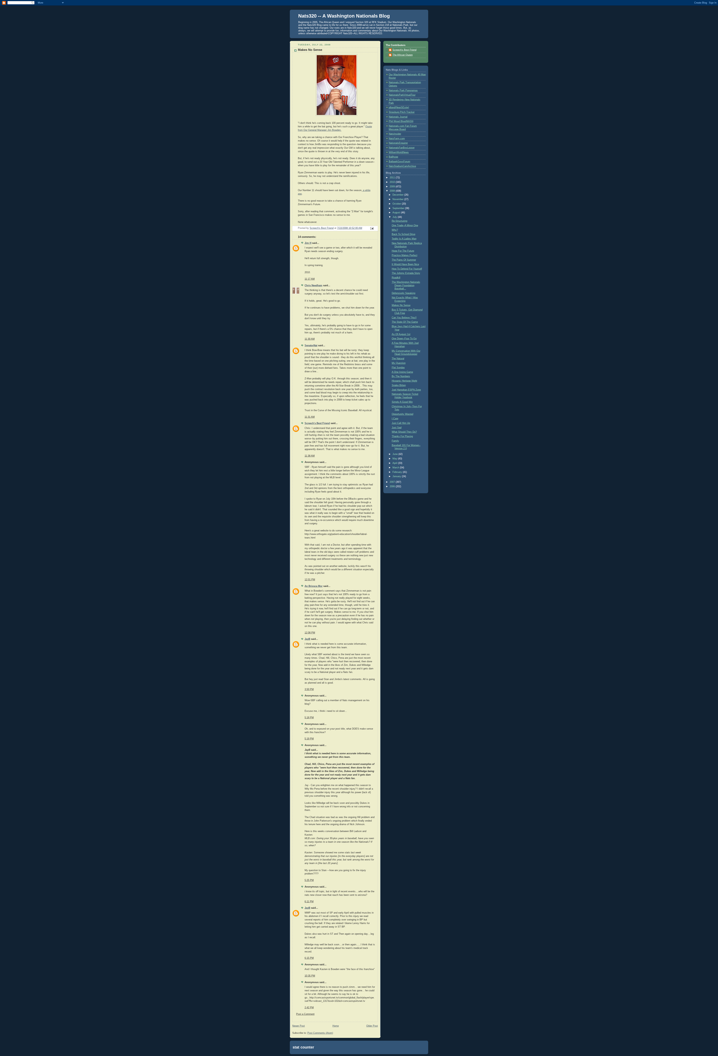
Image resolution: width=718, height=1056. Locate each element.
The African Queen (402, 55)
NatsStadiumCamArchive (402, 166)
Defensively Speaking (403, 293)
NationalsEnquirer (398, 143)
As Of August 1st (401, 334)
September (398, 208)
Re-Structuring (399, 221)
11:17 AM (310, 279)
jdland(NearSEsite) (399, 107)
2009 (393, 186)
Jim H (308, 243)
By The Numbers (401, 376)
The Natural (398, 358)
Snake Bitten (399, 385)
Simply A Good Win (402, 402)
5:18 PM (309, 717)
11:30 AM (310, 339)
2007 (393, 482)
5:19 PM (309, 738)
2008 (393, 191)
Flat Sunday (398, 367)
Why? (395, 230)
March (396, 467)
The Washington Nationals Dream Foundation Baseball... (406, 285)
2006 (393, 486)
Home (335, 1026)
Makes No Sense (401, 305)
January (397, 476)
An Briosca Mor (314, 586)
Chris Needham (313, 285)
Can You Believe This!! (404, 317)
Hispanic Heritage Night (404, 381)
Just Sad (396, 427)
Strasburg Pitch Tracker (402, 112)
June (395, 454)
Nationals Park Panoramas (403, 90)
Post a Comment (305, 1014)
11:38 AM (310, 456)
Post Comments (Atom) (320, 1033)
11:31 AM (310, 417)
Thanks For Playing (402, 436)
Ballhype (393, 157)
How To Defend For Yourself (407, 269)
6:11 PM (309, 901)
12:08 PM (310, 632)
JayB (307, 639)
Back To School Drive (403, 234)
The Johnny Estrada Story (406, 273)
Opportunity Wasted (402, 414)
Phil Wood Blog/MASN (401, 121)
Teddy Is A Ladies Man (404, 238)
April (395, 463)
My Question (399, 363)
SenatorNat (311, 345)
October (397, 203)
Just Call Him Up (401, 423)
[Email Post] (371, 228)
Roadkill (396, 277)
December (398, 195)
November (398, 199)
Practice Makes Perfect (404, 255)
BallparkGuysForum (399, 161)
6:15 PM (309, 958)
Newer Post (298, 1026)
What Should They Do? (404, 432)
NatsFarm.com (397, 138)
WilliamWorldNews (399, 152)
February (397, 472)
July (395, 217)
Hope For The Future (403, 251)
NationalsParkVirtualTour (402, 95)
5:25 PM (309, 880)
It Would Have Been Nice (405, 264)
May (395, 458)
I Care (395, 418)
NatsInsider (395, 134)
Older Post (372, 1026)
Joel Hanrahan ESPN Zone (406, 390)
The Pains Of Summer (404, 260)
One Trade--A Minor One (405, 225)
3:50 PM (309, 689)
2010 (393, 182)
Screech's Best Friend (317, 423)
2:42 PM (309, 1007)
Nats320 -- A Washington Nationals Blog (344, 16)
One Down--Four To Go (404, 338)
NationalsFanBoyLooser (402, 147)
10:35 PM (310, 975)
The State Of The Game (405, 322)
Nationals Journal (398, 117)
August (396, 212)
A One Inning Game (402, 372)
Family (395, 441)
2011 (393, 177)
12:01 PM (310, 579)
